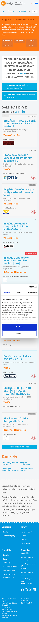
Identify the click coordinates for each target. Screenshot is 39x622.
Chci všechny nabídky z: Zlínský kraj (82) (21, 96)
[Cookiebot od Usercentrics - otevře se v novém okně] (28, 287)
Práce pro (10, 470)
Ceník (24, 536)
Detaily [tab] (18, 292)
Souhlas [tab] (7, 292)
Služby (24, 539)
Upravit (18, 333)
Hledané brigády (9, 536)
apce (22, 73)
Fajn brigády (25, 560)
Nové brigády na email (19, 447)
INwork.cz (24, 568)
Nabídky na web (9, 570)
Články (5, 532)
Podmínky (6, 563)
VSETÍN (19, 112)
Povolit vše (19, 327)
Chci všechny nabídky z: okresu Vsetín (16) (17, 86)
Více (3, 35)
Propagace (26, 543)
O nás (5, 559)
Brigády (25, 464)
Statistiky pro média (10, 567)
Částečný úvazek (10, 464)
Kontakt (6, 555)
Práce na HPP (26, 470)
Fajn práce (25, 575)
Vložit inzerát (27, 532)
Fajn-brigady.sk (27, 583)
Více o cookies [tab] (31, 292)
